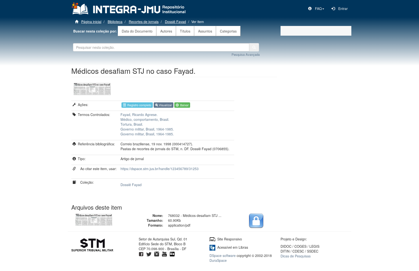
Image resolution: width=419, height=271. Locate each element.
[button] (316, 8)
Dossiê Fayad (175, 21)
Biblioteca (115, 21)
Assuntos (205, 31)
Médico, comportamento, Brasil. (145, 119)
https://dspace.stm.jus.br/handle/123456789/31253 (160, 168)
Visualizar (165, 105)
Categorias (228, 31)
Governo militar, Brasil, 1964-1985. (147, 129)
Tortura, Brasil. (132, 124)
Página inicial (91, 21)
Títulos (185, 31)
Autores (166, 31)
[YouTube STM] (164, 253)
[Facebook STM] (141, 253)
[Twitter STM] (148, 253)
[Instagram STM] (156, 253)
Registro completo (138, 105)
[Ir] (254, 47)
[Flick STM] (172, 253)
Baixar (184, 105)
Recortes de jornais (144, 21)
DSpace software (223, 255)
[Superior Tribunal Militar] (92, 245)
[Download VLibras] (212, 247)
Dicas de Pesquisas (296, 256)
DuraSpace (218, 260)
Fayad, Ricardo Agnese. (139, 114)
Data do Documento (137, 31)
